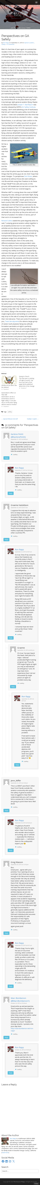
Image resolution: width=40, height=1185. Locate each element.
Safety (3, 44)
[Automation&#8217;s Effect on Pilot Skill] (10, 399)
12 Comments (10, 44)
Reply (6, 458)
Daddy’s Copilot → (33, 419)
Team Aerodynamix (12, 321)
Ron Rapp (6, 43)
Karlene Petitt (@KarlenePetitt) (18, 435)
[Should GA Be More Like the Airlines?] (9, 379)
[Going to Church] (28, 382)
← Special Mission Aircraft (9, 419)
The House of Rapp (20, 9)
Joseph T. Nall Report (25, 105)
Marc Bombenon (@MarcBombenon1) (20, 999)
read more (5, 1152)
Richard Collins (6, 221)
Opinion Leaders (29, 43)
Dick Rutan (28, 176)
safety (10, 412)
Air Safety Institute (29, 107)
